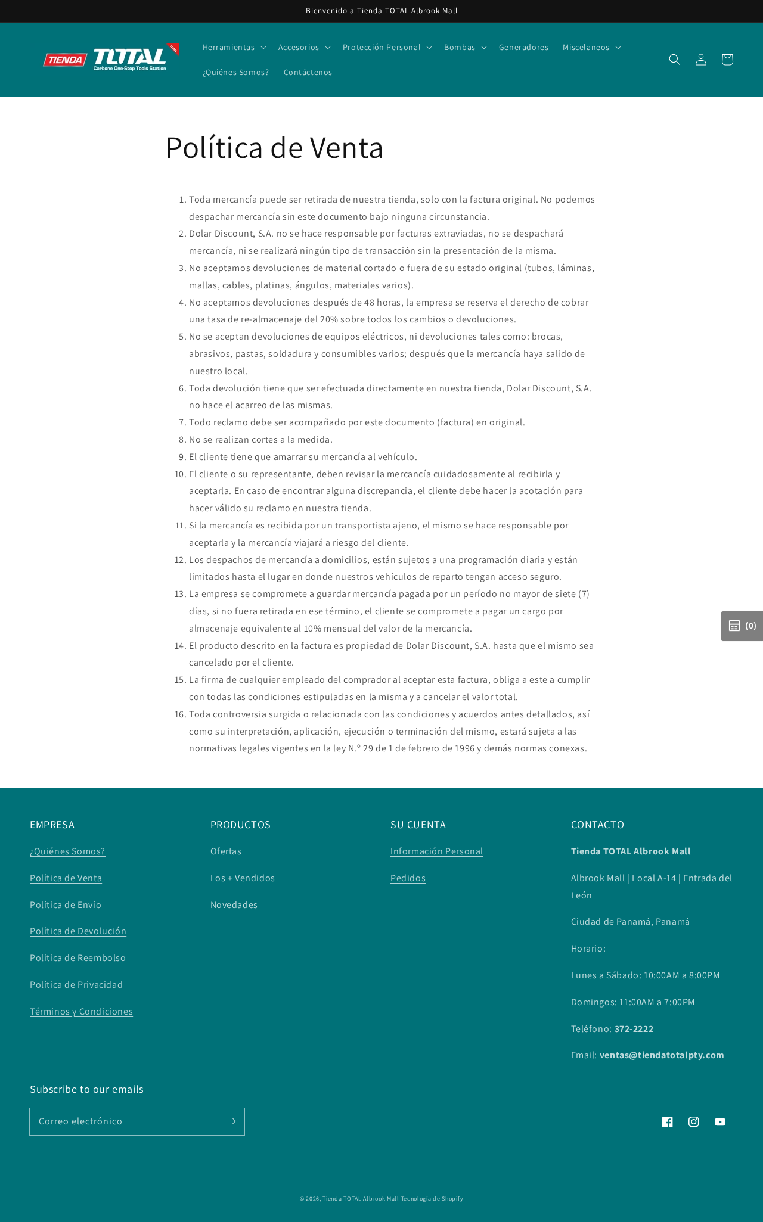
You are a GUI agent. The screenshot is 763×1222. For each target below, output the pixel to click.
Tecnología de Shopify (432, 1198)
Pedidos (408, 878)
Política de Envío (65, 904)
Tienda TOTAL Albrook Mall (360, 1198)
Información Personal (436, 851)
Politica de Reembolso (78, 958)
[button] (675, 59)
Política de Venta (66, 878)
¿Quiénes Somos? (68, 851)
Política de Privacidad (76, 984)
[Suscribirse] (231, 1121)
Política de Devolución (78, 931)
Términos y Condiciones (81, 1011)
